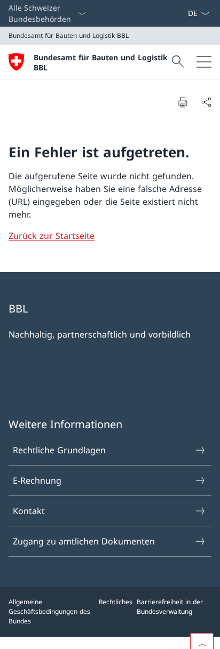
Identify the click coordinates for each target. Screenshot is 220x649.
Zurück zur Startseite (52, 236)
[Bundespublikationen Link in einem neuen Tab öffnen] (179, 13)
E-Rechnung (37, 480)
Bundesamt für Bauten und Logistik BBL (101, 62)
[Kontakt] (183, 13)
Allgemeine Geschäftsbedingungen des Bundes (49, 611)
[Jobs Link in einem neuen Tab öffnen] (170, 13)
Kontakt (29, 511)
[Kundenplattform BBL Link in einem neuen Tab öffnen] (174, 13)
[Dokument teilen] (206, 102)
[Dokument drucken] (182, 102)
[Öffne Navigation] (204, 62)
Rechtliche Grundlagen (59, 450)
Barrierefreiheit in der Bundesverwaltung (170, 606)
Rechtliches (115, 601)
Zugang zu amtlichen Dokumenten (84, 541)
